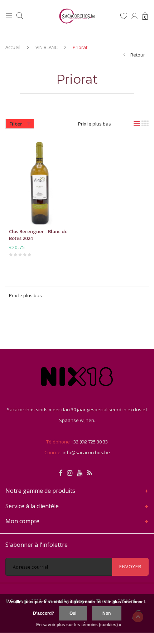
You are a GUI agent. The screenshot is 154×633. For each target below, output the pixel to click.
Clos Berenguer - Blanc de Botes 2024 (38, 234)
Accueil (12, 47)
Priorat (80, 47)
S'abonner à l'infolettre (36, 545)
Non (106, 613)
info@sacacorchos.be (86, 452)
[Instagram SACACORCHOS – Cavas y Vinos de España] (69, 473)
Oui (72, 613)
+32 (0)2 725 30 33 (89, 441)
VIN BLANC (46, 47)
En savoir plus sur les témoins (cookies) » (78, 624)
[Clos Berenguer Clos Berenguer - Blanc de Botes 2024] (40, 182)
